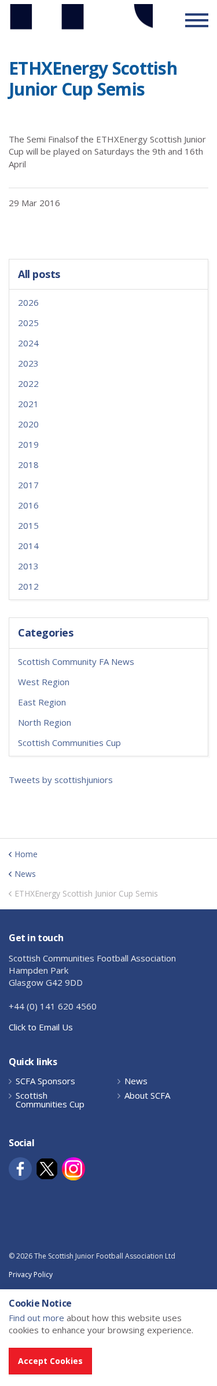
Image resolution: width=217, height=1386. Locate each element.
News (136, 1081)
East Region (42, 702)
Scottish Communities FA (81, 20)
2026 (28, 302)
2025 (28, 322)
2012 (28, 586)
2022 (28, 383)
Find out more (36, 1317)
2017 (28, 485)
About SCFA (147, 1095)
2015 (28, 525)
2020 (28, 424)
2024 (28, 343)
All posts (39, 274)
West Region (43, 681)
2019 (28, 444)
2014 (28, 545)
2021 (28, 403)
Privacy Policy (31, 1274)
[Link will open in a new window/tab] (20, 1168)
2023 (28, 363)
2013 (28, 566)
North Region (44, 722)
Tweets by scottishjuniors (61, 779)
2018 (28, 464)
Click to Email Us (41, 1027)
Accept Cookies (50, 1360)
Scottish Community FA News (76, 661)
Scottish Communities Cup (69, 742)
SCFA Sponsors (45, 1081)
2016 (28, 505)
